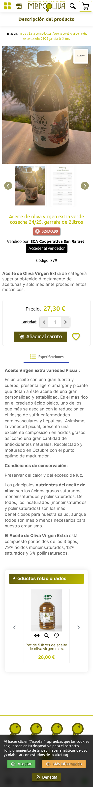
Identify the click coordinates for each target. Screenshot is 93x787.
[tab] (46, 357)
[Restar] (44, 322)
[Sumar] (65, 322)
